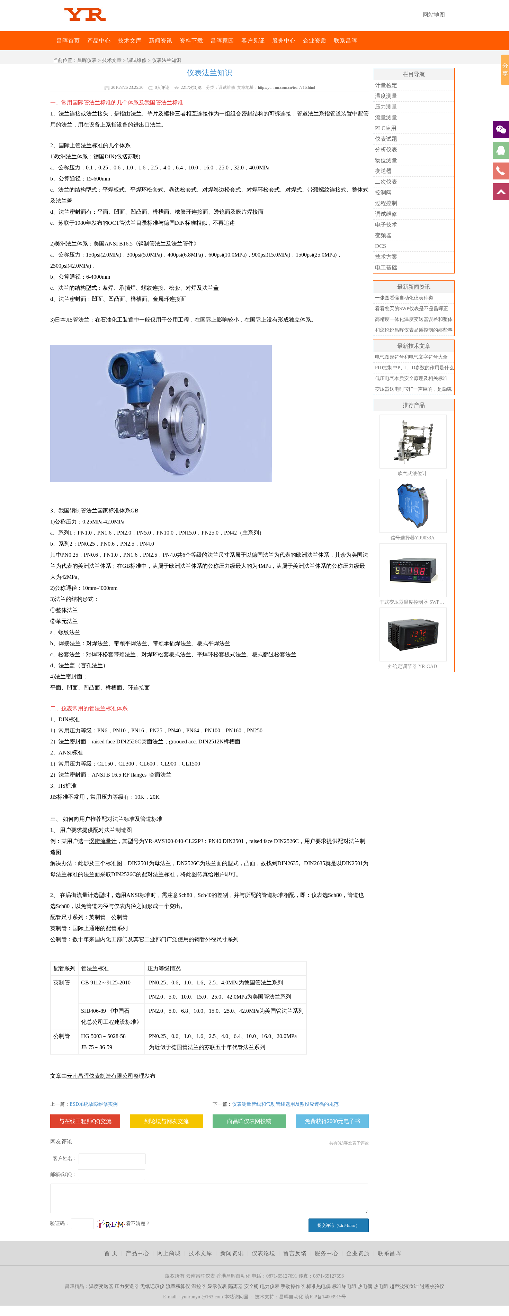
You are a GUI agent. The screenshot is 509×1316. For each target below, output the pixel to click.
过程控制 (386, 203)
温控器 (198, 1286)
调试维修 (136, 60)
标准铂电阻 (344, 1286)
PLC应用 (385, 128)
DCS (380, 246)
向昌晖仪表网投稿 (249, 1121)
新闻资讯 (160, 41)
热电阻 (381, 1286)
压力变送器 (127, 1286)
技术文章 (112, 60)
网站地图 (434, 15)
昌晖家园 (222, 41)
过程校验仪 (432, 1286)
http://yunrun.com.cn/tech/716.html (286, 87)
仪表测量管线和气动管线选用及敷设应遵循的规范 (285, 1104)
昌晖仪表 (87, 60)
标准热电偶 (318, 1286)
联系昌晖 (345, 41)
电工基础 (386, 267)
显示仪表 (217, 1286)
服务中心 (284, 41)
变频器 (383, 235)
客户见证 (253, 41)
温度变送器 (101, 1286)
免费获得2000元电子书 (332, 1121)
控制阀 (383, 192)
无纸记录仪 (152, 1286)
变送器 (383, 171)
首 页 (111, 1253)
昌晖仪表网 (52, 40)
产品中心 (99, 41)
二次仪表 (386, 182)
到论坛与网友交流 (166, 1121)
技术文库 (130, 41)
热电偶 (365, 1286)
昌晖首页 (68, 41)
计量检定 (386, 85)
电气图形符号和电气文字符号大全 (411, 357)
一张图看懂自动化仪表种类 (404, 297)
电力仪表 (269, 1286)
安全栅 (251, 1286)
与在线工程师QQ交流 (85, 1121)
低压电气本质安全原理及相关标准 (411, 378)
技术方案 (386, 257)
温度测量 (386, 96)
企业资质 (315, 41)
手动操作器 (293, 1286)
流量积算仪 (178, 1286)
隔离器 (235, 1286)
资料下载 (191, 41)
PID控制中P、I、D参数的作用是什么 (414, 367)
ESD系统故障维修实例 (94, 1104)
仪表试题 (386, 139)
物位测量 (386, 160)
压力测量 (386, 107)
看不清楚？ (137, 1223)
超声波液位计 (404, 1286)
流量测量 (386, 117)
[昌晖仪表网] (85, 26)
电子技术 (386, 225)
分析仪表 (386, 149)
